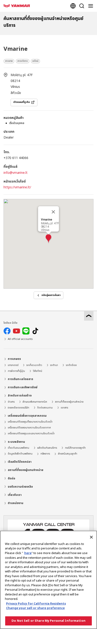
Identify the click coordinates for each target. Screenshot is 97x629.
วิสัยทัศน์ (37, 371)
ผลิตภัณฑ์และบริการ (47, 448)
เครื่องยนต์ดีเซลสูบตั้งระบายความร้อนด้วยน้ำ (30, 422)
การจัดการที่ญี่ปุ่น (16, 371)
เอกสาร (64, 408)
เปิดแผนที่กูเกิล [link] (21, 102)
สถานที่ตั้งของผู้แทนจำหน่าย (69, 402)
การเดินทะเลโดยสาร (20, 379)
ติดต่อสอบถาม (45, 408)
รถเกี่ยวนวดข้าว (34, 365)
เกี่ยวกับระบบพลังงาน (18, 448)
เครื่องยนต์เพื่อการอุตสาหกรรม (27, 416)
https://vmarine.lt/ (17, 187)
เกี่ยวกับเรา (15, 495)
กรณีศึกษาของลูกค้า (75, 448)
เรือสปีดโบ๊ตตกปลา (20, 462)
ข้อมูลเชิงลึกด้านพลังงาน (20, 454)
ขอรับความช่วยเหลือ (20, 487)
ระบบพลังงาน (16, 442)
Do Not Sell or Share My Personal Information (48, 620)
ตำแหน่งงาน (15, 503)
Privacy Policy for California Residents (36, 603)
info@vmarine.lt (16, 172)
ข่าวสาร (11, 402)
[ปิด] (53, 211)
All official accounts (20, 339)
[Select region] (73, 6)
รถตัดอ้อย (71, 365)
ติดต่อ (11, 478)
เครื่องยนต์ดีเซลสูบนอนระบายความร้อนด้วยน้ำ (31, 433)
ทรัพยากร (45, 454)
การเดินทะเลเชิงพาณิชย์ (22, 387)
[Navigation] (91, 6)
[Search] (81, 6)
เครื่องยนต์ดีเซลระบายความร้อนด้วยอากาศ (29, 428)
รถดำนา (54, 365)
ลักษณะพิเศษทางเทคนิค (35, 402)
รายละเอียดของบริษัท (18, 408)
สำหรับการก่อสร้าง (20, 395)
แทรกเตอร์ (13, 365)
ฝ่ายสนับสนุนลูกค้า (67, 454)
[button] (48, 239)
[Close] (91, 537)
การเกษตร (14, 359)
